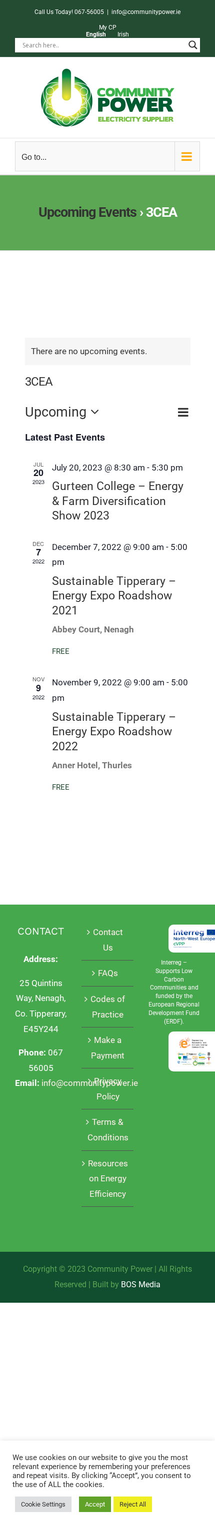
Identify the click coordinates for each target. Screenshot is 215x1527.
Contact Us (108, 940)
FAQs (108, 973)
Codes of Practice (107, 1006)
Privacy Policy (108, 1088)
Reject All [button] (133, 1504)
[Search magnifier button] (193, 45)
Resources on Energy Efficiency (108, 1178)
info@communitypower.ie (146, 11)
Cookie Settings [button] (43, 1504)
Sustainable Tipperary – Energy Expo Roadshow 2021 (114, 595)
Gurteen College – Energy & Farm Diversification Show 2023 (118, 501)
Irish (123, 34)
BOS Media (140, 1284)
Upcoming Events (87, 212)
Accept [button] (95, 1504)
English (96, 34)
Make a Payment (107, 1047)
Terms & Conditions (108, 1129)
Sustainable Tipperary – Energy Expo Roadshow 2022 (114, 731)
